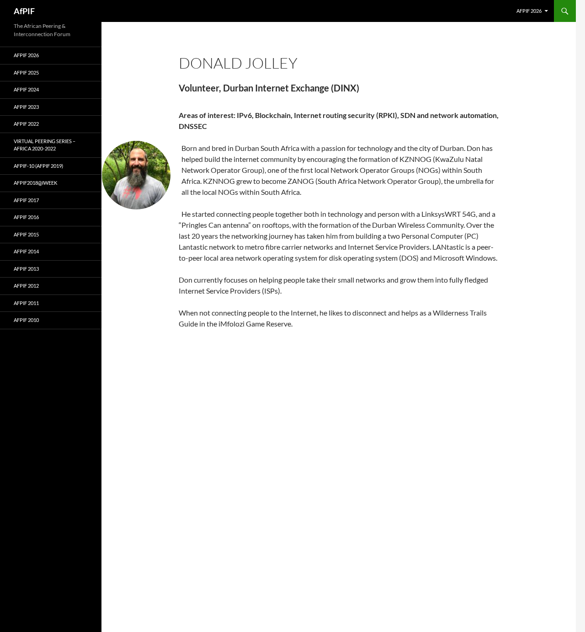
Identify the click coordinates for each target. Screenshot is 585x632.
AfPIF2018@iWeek (35, 183)
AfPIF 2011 (26, 303)
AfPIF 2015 (26, 234)
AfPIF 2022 (26, 124)
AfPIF (24, 11)
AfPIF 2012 (26, 286)
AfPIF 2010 (26, 320)
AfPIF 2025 (26, 72)
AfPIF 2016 (26, 217)
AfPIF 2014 (26, 251)
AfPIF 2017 (26, 200)
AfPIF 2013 (26, 269)
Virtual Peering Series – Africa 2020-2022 (44, 145)
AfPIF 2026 (529, 11)
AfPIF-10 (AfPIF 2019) (38, 166)
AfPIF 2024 (26, 89)
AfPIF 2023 (26, 107)
